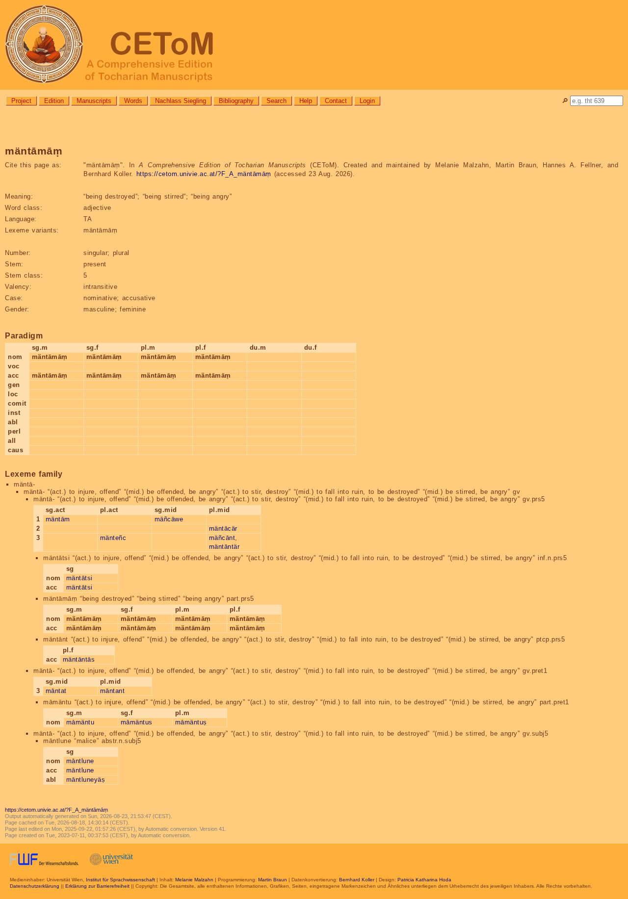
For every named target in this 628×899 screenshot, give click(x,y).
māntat (56, 690)
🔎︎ (565, 100)
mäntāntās (79, 659)
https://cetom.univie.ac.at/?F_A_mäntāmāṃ (203, 174)
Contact (336, 100)
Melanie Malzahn (194, 879)
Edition (54, 100)
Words (133, 100)
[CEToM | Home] (314, 45)
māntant (112, 690)
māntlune (80, 761)
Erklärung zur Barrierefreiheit (97, 886)
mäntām (58, 519)
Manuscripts (94, 100)
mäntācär (223, 528)
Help (305, 100)
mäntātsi (79, 578)
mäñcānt (222, 537)
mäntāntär (224, 546)
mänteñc (113, 537)
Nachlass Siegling (180, 100)
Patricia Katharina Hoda (424, 879)
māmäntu (80, 722)
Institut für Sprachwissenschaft (120, 879)
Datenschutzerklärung (34, 886)
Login (367, 100)
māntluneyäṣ (85, 779)
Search (276, 100)
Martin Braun (272, 879)
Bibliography (236, 100)
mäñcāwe (169, 519)
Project (21, 100)
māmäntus (137, 722)
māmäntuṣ (191, 722)
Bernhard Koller (356, 879)
